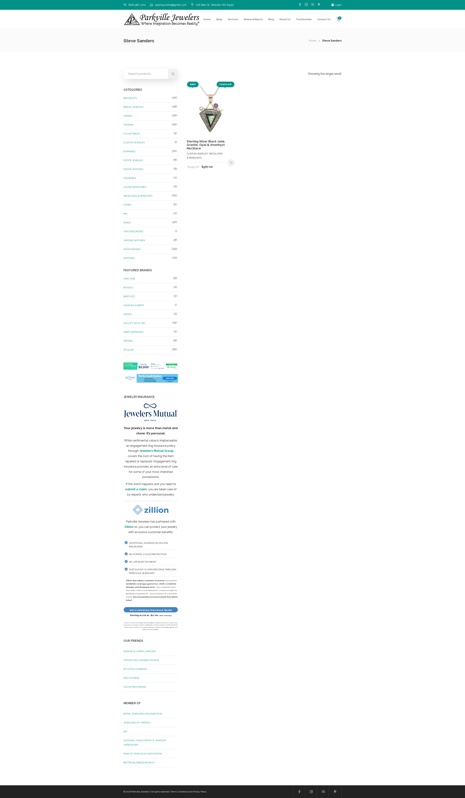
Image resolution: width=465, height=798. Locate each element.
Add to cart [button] (231, 162)
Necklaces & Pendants (138, 196)
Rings (127, 222)
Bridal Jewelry (134, 107)
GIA (125, 731)
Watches (129, 258)
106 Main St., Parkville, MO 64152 (215, 4)
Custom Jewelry (134, 142)
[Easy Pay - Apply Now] (151, 368)
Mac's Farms (131, 678)
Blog (271, 19)
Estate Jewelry (133, 160)
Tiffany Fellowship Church (141, 660)
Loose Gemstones (135, 187)
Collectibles (132, 133)
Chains (128, 115)
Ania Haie (129, 278)
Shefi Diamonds (133, 332)
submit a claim (136, 489)
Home (207, 19)
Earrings (129, 151)
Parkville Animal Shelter (140, 651)
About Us (284, 19)
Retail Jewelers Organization (143, 713)
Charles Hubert (134, 305)
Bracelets (130, 98)
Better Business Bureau (139, 762)
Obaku (128, 314)
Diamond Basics (253, 19)
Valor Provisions (135, 687)
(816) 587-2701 (137, 4)
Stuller (129, 349)
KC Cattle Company (135, 669)
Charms (128, 124)
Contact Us (324, 19)
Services (233, 19)
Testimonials (304, 19)
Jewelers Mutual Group (156, 451)
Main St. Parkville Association (143, 753)
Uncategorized (133, 231)
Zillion (129, 527)
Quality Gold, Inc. (135, 323)
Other (127, 204)
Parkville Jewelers (140, 791)
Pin (125, 213)
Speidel (128, 340)
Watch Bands (132, 249)
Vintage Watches (134, 240)
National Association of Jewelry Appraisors (145, 742)
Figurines (130, 178)
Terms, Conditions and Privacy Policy (189, 791)
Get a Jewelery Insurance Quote (151, 610)
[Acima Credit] (151, 380)
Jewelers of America (137, 722)
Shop (219, 19)
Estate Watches (133, 169)
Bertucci (129, 296)
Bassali (128, 287)
